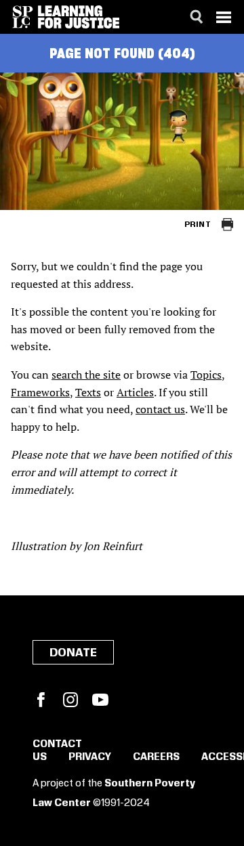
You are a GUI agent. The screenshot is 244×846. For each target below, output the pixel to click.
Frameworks (40, 392)
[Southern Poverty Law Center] (23, 16)
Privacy (89, 757)
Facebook (41, 699)
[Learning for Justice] (78, 16)
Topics (206, 374)
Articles (135, 392)
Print (197, 224)
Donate (73, 653)
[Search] (196, 16)
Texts (88, 392)
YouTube (100, 699)
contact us (160, 409)
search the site (86, 374)
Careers (156, 757)
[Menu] (223, 16)
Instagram (70, 699)
